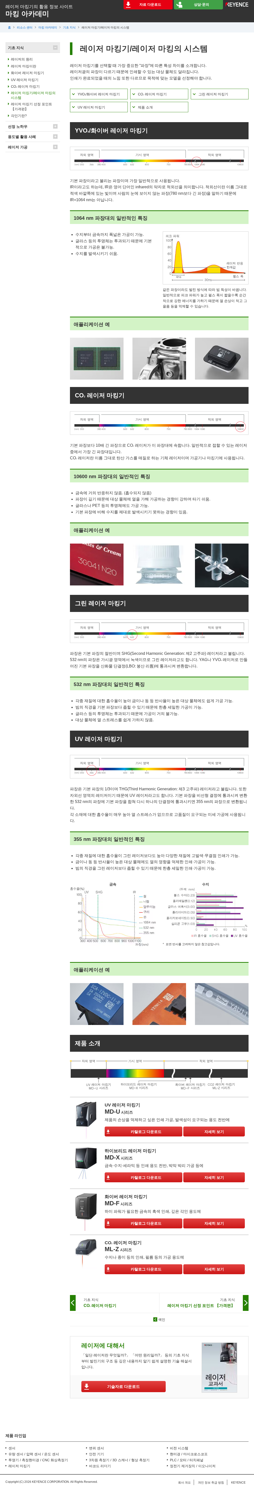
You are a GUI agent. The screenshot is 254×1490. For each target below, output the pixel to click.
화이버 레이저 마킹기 (27, 73)
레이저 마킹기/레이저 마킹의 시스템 (33, 95)
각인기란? (19, 116)
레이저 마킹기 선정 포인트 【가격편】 (31, 106)
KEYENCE (238, 1482)
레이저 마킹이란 (23, 66)
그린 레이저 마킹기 (213, 94)
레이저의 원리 (22, 59)
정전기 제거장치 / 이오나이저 (193, 1466)
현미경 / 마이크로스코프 (189, 1454)
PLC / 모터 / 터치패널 (186, 1460)
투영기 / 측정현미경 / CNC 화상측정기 (38, 1460)
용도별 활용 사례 (22, 137)
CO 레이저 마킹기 (152, 94)
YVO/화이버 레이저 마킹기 (99, 94)
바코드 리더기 (100, 1466)
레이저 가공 (18, 147)
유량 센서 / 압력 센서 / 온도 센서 (33, 1454)
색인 (161, 1320)
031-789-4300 (23, 1419)
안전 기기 (96, 1454)
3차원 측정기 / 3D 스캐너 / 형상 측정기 (119, 1460)
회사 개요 (184, 1482)
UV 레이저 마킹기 (91, 107)
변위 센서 (96, 1448)
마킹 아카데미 (47, 27)
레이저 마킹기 (19, 1466)
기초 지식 (69, 27)
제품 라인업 (15, 1436)
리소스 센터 (24, 27)
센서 (11, 1448)
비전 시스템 (179, 1448)
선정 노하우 (18, 126)
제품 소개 (145, 107)
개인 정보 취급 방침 (211, 1482)
